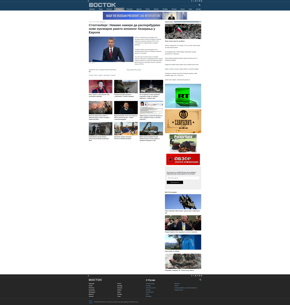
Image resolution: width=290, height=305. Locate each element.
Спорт (119, 296)
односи (113, 75)
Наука (190, 9)
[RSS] (88, 0)
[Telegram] (201, 0)
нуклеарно (106, 75)
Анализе (156, 9)
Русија (100, 9)
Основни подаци (150, 283)
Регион (148, 9)
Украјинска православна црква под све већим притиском (181, 64)
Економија (129, 9)
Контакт (176, 285)
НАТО (95, 75)
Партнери (176, 283)
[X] (193, 0)
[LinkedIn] (199, 0)
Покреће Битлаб (178, 290)
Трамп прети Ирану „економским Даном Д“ (177, 79)
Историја (148, 285)
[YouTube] (195, 0)
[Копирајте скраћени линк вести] (107, 71)
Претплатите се (175, 182)
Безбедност (119, 9)
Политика (109, 9)
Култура (198, 9)
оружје (100, 75)
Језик (147, 294)
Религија (148, 290)
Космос (183, 9)
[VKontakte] (197, 0)
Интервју (165, 9)
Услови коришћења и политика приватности (185, 287)
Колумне (174, 9)
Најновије (92, 9)
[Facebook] (191, 0)
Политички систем (150, 287)
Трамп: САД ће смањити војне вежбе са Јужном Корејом (182, 69)
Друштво (139, 9)
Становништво (150, 292)
